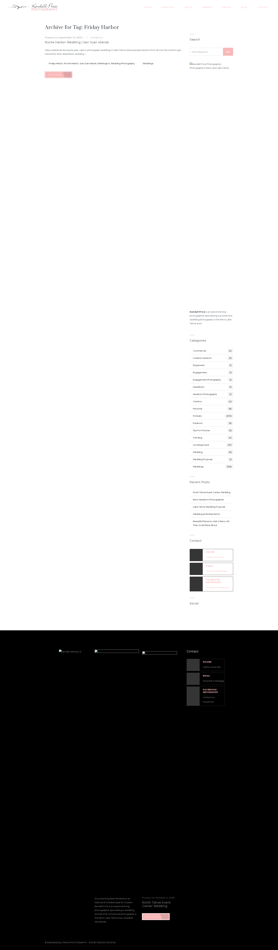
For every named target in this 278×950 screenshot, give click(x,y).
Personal (212, 408)
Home (148, 7)
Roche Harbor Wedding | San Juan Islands (77, 42)
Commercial (212, 350)
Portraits (212, 416)
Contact (263, 7)
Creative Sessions (212, 358)
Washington (103, 63)
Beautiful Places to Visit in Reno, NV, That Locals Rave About (211, 523)
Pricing (227, 7)
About (189, 7)
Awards (207, 7)
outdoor (212, 401)
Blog (244, 7)
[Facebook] (198, 614)
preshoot (212, 423)
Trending (212, 437)
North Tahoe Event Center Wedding (211, 492)
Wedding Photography (123, 63)
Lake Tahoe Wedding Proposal (209, 506)
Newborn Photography (212, 394)
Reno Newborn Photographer (208, 499)
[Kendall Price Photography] (32, 7)
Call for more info (215, 557)
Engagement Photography (212, 379)
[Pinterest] (225, 614)
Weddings (148, 63)
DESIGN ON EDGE (106, 942)
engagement (212, 372)
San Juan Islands (88, 63)
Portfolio (168, 7)
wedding (212, 452)
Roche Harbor (71, 63)
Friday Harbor (56, 63)
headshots (212, 387)
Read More (55, 75)
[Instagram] (216, 614)
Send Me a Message (216, 571)
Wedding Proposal (212, 459)
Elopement (212, 365)
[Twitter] (207, 614)
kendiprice (97, 37)
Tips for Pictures (212, 430)
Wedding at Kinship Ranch (206, 514)
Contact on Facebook (217, 587)
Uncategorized (212, 445)
